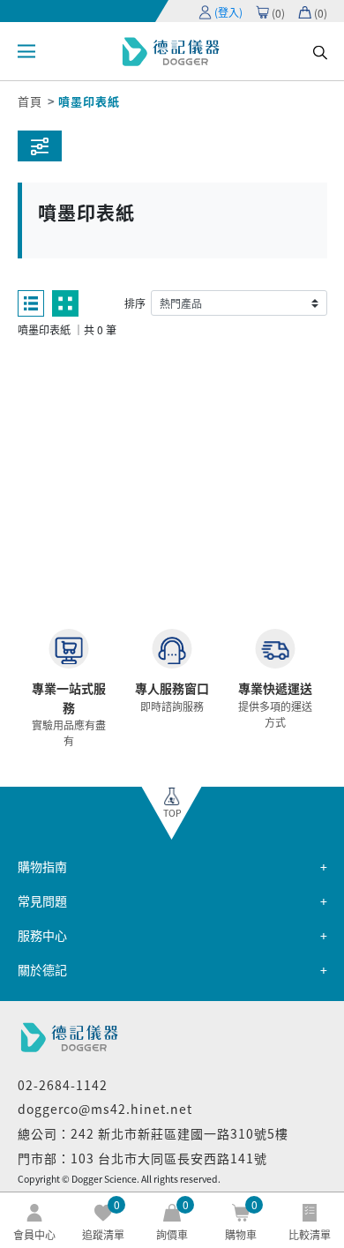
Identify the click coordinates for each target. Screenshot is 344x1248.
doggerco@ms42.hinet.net (105, 1108)
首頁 (30, 101)
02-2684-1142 (63, 1085)
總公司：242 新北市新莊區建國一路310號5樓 (153, 1133)
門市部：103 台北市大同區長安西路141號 (142, 1158)
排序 (135, 302)
